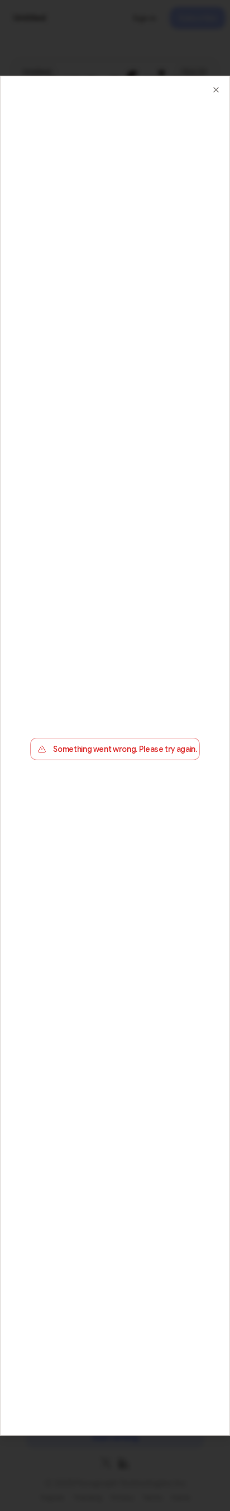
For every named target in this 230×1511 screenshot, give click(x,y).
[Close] (216, 89)
